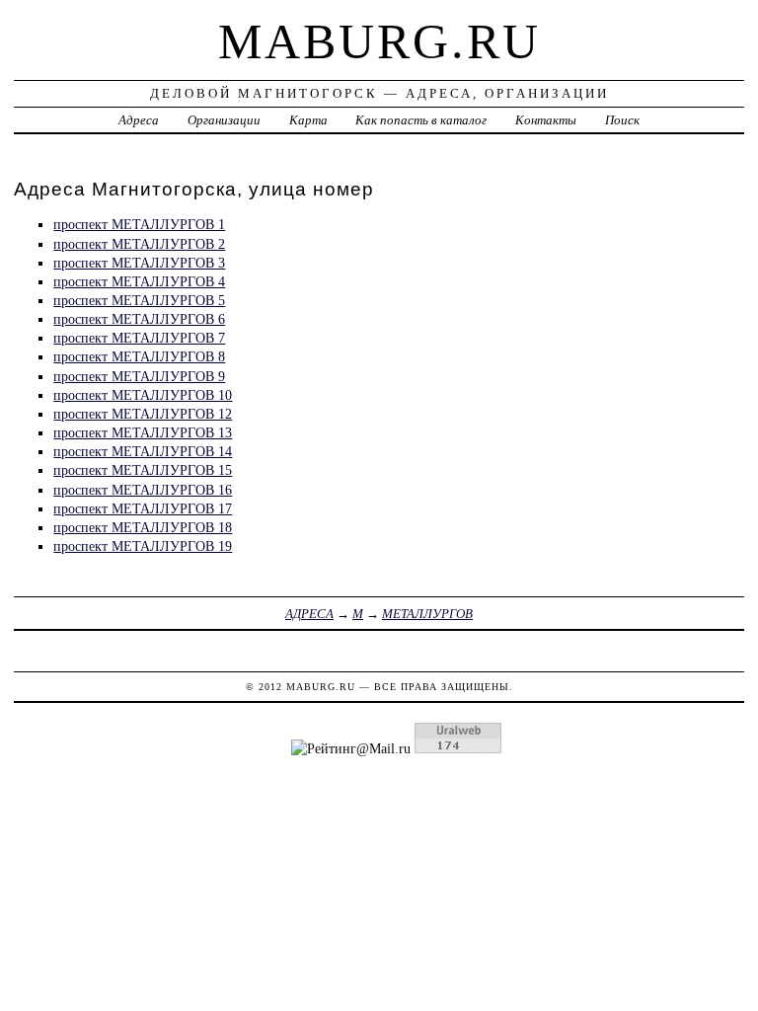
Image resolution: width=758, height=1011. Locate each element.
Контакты (545, 120)
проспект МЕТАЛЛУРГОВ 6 (139, 319)
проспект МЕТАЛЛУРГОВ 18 (142, 527)
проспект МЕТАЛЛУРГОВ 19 (142, 546)
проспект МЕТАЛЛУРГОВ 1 (139, 224)
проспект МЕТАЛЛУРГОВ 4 (139, 281)
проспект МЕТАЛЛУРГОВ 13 (142, 432)
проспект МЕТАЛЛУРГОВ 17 (142, 508)
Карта (308, 120)
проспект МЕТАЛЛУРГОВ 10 (142, 395)
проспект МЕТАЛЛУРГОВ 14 (142, 451)
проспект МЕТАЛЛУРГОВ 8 (139, 356)
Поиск (622, 120)
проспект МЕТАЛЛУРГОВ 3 (139, 263)
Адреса (138, 120)
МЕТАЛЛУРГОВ (427, 613)
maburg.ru (379, 41)
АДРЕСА (309, 613)
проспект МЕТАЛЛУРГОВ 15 (142, 470)
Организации (224, 120)
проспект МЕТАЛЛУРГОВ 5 (139, 300)
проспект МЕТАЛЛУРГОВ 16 (142, 490)
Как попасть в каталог (421, 120)
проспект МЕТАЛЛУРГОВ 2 (139, 244)
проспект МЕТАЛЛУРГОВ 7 (139, 338)
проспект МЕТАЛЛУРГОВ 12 (142, 414)
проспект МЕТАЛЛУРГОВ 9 (139, 376)
